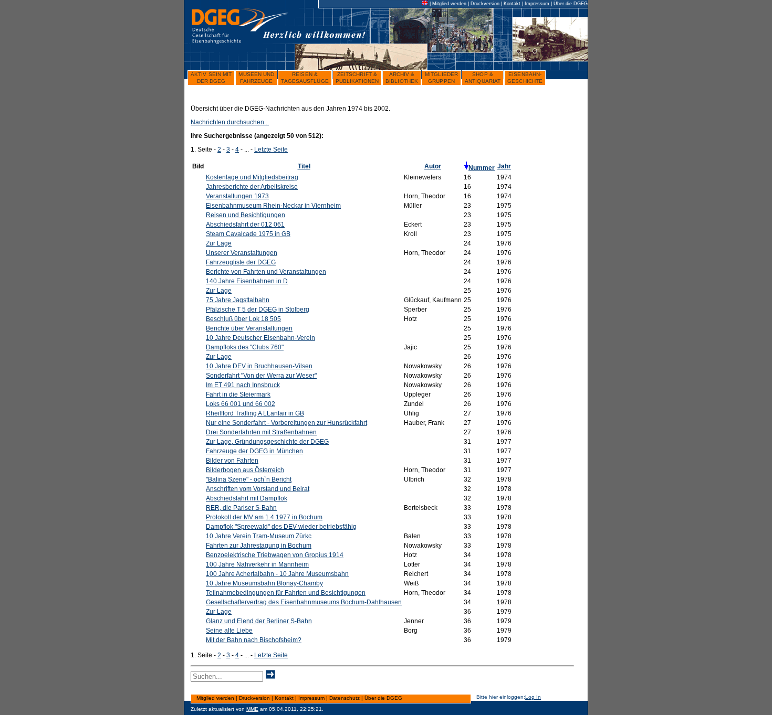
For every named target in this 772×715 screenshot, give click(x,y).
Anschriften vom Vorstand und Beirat (257, 489)
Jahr (504, 166)
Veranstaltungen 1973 (237, 196)
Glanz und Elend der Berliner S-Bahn (259, 621)
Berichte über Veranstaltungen (249, 328)
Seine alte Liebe (229, 630)
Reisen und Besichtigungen (245, 215)
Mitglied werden (449, 3)
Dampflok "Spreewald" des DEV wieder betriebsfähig (281, 526)
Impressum (537, 3)
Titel (304, 166)
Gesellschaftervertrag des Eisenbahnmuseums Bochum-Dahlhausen (304, 602)
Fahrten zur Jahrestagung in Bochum (258, 545)
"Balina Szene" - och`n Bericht (248, 479)
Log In (533, 697)
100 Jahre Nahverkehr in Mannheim (257, 564)
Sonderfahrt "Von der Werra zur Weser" (261, 375)
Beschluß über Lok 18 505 (243, 319)
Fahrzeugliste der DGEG (241, 262)
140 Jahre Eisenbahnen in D (247, 281)
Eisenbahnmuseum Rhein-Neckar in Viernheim (273, 205)
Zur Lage (219, 243)
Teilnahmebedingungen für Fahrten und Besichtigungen (286, 592)
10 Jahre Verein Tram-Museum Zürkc (258, 536)
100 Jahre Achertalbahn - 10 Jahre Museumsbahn (277, 574)
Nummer (481, 168)
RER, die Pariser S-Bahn (241, 507)
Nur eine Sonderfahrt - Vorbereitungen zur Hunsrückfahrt (286, 422)
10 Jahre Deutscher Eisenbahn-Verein (260, 338)
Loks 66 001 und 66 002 (240, 404)
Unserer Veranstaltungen (241, 253)
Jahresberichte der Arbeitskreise (252, 186)
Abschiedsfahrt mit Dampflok (246, 498)
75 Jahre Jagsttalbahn (237, 300)
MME (252, 709)
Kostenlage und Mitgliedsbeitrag (252, 177)
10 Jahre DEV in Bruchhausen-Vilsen (259, 366)
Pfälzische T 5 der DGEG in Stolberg (257, 309)
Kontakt (512, 3)
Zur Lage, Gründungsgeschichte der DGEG (267, 441)
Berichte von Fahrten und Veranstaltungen (266, 271)
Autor (432, 166)
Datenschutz (344, 698)
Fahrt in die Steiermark (238, 394)
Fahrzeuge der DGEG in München (254, 451)
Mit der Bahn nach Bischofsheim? (253, 640)
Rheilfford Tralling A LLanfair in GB (255, 413)
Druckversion (485, 3)
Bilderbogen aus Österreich (245, 470)
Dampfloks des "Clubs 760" (245, 347)
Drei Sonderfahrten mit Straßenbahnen (261, 432)
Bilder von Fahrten (232, 460)
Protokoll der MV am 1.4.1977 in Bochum (264, 517)
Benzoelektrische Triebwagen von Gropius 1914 (274, 555)
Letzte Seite (271, 149)
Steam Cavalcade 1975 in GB (248, 234)
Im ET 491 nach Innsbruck (243, 385)
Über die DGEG (571, 3)
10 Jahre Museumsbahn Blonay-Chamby (264, 583)
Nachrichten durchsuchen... (230, 122)
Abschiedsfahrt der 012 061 (245, 224)
